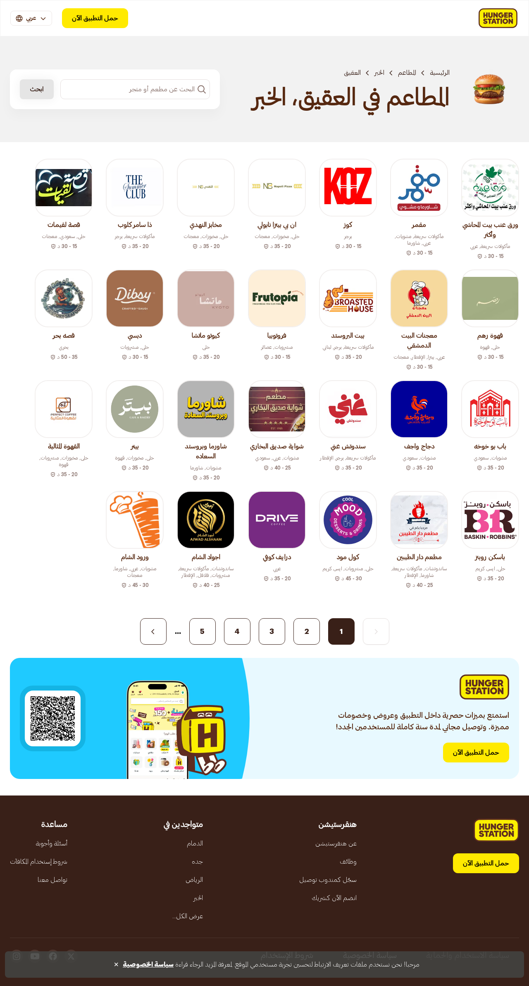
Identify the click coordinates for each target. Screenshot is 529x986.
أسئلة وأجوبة (51, 843)
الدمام (195, 843)
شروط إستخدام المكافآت (38, 861)
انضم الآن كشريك (334, 898)
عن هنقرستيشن (336, 843)
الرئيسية (440, 72)
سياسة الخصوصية (148, 964)
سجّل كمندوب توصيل (328, 879)
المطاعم (407, 72)
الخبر (379, 72)
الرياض (194, 879)
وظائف (348, 861)
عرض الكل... (187, 916)
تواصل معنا (52, 879)
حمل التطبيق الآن (95, 18)
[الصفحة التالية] (153, 631)
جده (197, 861)
